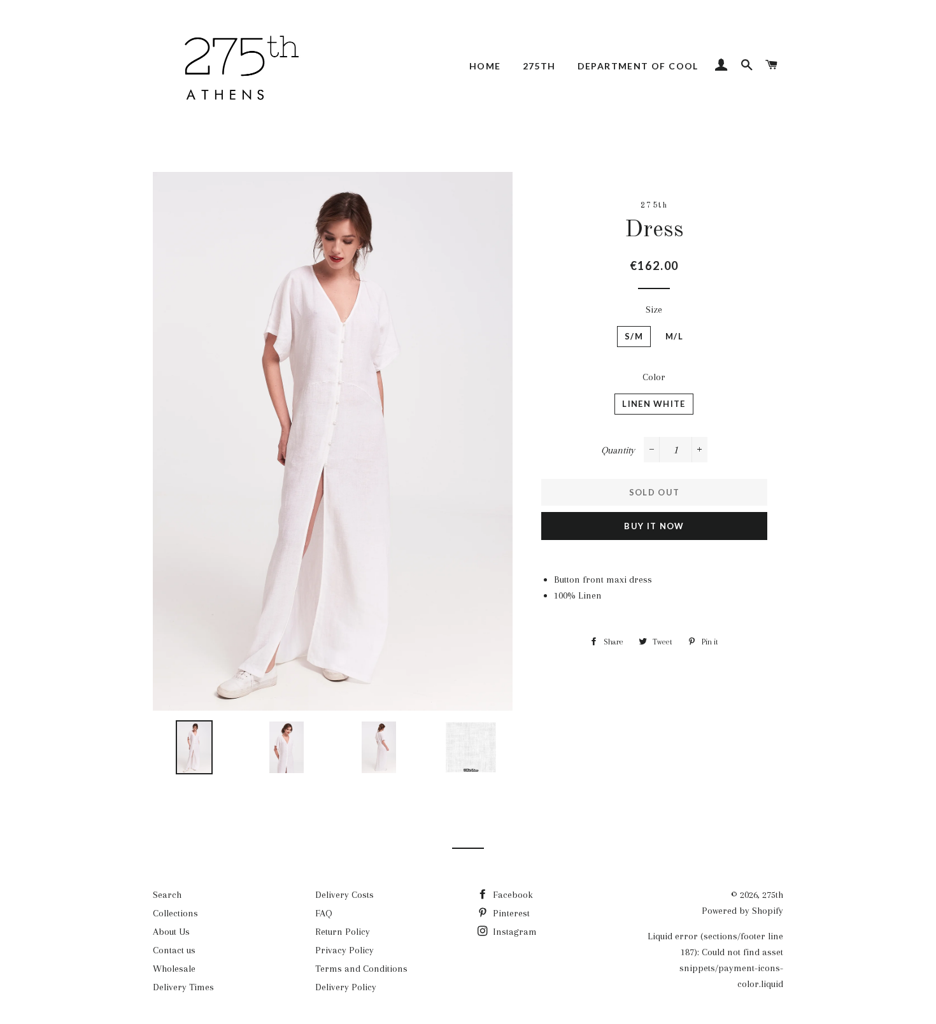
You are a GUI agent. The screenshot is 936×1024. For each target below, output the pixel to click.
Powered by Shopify (742, 910)
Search (167, 894)
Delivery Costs (344, 894)
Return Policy (342, 931)
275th (539, 65)
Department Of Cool (638, 65)
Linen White (653, 404)
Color (653, 377)
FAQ (323, 913)
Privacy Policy (344, 950)
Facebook (511, 894)
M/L (674, 336)
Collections (175, 913)
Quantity (618, 450)
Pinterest (510, 913)
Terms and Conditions (361, 968)
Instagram (513, 931)
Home (485, 65)
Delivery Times (183, 987)
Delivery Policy (345, 987)
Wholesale (174, 968)
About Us (171, 931)
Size (654, 309)
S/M (634, 336)
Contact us (174, 950)
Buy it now (654, 526)
